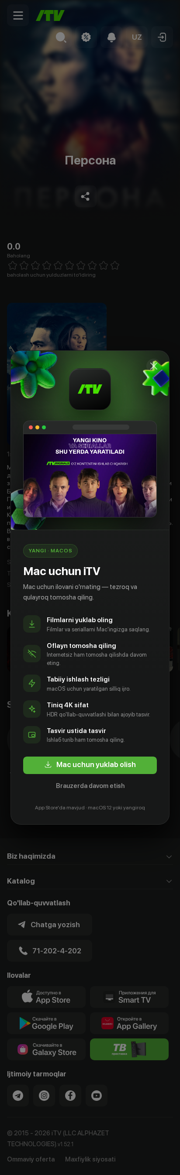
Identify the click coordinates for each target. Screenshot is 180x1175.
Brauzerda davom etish (90, 786)
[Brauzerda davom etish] (153, 366)
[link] (90, 765)
